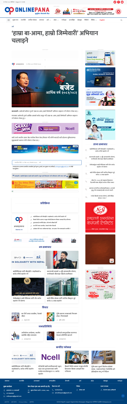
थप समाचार (45, 247)
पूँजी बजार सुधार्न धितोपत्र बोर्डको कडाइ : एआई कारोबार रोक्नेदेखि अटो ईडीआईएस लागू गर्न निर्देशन (103, 369)
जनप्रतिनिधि (45, 326)
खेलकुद (79, 20)
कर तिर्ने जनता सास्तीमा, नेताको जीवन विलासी (44, 225)
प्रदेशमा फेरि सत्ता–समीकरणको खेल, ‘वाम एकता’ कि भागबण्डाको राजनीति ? (51, 228)
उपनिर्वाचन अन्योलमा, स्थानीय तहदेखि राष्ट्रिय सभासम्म (30, 334)
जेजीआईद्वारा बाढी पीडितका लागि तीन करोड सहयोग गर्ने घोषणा (27, 299)
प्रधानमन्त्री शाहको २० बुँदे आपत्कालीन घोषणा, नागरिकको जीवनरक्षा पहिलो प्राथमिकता (61, 272)
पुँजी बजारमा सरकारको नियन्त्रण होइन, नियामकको (67, 315)
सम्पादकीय (52, 381)
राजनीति (23, 20)
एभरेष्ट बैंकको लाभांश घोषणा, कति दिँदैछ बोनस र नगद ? (102, 197)
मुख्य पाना (15, 20)
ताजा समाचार (100, 144)
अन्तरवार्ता (36, 381)
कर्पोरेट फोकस (32, 20)
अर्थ (48, 20)
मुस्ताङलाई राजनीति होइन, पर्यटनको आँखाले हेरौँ (45, 222)
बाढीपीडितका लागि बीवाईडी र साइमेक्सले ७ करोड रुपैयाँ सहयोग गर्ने (49, 216)
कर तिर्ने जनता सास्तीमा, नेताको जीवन (31, 315)
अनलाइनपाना (20, 64)
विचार (45, 307)
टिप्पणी (67, 381)
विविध (93, 20)
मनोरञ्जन (64, 20)
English (102, 20)
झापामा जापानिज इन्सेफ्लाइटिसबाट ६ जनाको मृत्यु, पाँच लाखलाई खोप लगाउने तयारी (102, 189)
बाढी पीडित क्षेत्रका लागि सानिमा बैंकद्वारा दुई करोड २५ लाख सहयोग (61, 299)
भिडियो (86, 20)
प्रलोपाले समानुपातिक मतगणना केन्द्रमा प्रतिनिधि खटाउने (67, 334)
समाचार (41, 20)
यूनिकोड (32, 402)
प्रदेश (55, 20)
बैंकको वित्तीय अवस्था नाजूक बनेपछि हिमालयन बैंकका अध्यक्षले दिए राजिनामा (51, 219)
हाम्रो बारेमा (14, 402)
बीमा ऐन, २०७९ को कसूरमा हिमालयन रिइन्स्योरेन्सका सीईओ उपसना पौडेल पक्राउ (102, 181)
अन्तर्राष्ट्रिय (72, 20)
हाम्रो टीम (7, 402)
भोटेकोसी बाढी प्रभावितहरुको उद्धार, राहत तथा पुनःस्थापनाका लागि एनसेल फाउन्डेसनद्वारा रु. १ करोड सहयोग (50, 370)
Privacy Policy (23, 402)
